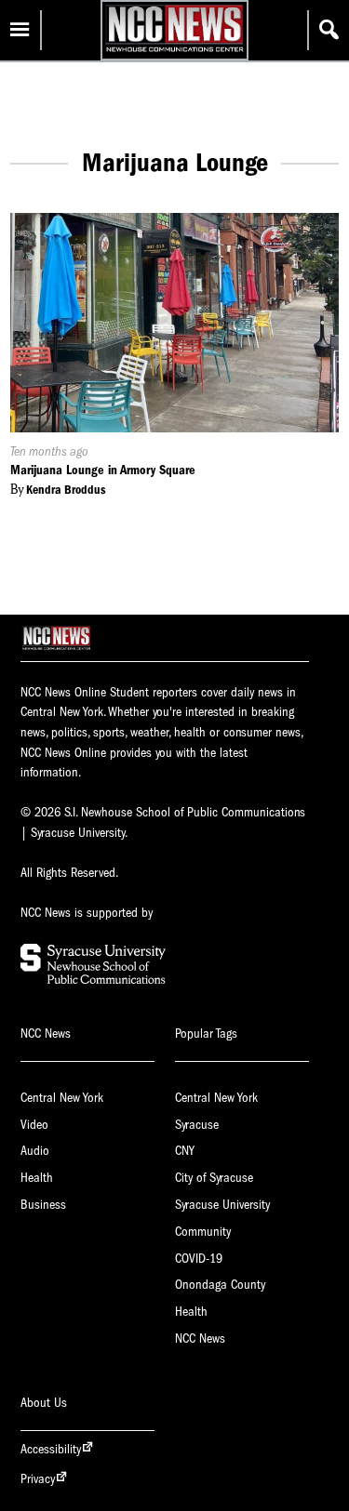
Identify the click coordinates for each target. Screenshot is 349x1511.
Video (34, 1125)
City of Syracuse (214, 1178)
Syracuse (197, 1125)
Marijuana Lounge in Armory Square (102, 470)
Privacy (37, 1479)
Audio (34, 1151)
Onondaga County (220, 1284)
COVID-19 (198, 1258)
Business (43, 1205)
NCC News (200, 1338)
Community (203, 1231)
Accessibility (50, 1449)
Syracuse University (222, 1205)
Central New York (61, 1098)
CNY (185, 1151)
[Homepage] (174, 52)
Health (36, 1178)
